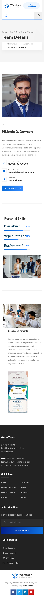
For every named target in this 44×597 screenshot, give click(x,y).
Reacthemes (28, 585)
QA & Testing (8, 558)
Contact (24, 492)
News (23, 487)
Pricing (4, 497)
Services (25, 482)
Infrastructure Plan (10, 563)
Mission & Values (8, 487)
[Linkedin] (25, 592)
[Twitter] (19, 592)
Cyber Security (8, 548)
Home (3, 482)
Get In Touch (10, 188)
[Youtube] (31, 592)
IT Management (9, 553)
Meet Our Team (8, 492)
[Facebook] (13, 592)
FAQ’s (23, 497)
